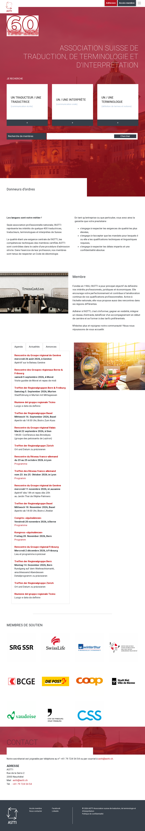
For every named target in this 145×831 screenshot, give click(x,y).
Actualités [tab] (34, 346)
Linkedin (55, 811)
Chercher (125, 136)
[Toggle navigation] (139, 5)
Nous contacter (35, 811)
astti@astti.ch (105, 758)
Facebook (56, 808)
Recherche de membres (20, 136)
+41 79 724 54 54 (22, 784)
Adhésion (111, 3)
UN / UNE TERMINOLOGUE (117, 102)
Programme (20, 463)
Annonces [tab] (51, 346)
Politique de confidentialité (92, 814)
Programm (20, 478)
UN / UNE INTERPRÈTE (71, 101)
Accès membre (127, 3)
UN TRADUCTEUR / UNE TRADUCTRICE (26, 102)
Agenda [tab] (18, 346)
